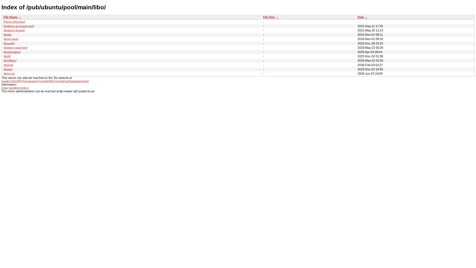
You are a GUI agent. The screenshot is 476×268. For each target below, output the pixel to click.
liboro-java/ (11, 39)
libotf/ (7, 56)
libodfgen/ (10, 60)
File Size (269, 17)
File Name (10, 17)
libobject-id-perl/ (14, 30)
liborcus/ (9, 73)
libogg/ (8, 69)
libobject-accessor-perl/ (19, 26)
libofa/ (8, 34)
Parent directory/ (14, 21)
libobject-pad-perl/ (15, 47)
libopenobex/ (12, 52)
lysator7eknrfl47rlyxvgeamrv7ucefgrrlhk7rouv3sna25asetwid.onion (45, 81)
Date (361, 17)
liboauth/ (9, 43)
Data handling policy (15, 88)
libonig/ (8, 65)
